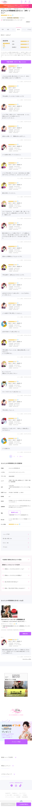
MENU (29, 2)
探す (21, 2)
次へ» (21, 456)
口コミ (18, 29)
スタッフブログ (22, 793)
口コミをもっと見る (27, 659)
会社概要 (18, 797)
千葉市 (26, 480)
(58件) (10, 15)
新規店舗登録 (25, 797)
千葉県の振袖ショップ (17, 8)
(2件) (14, 623)
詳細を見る (25, 633)
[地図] (6, 627)
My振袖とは (14, 793)
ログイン (25, 2)
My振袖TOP (7, 793)
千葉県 (10, 480)
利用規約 (25, 795)
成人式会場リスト (17, 795)
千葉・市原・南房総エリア (18, 480)
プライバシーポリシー (10, 797)
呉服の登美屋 (11, 476)
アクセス (29, 29)
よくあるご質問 (8, 795)
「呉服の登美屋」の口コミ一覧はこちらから (16, 61)
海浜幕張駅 (13, 481)
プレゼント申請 (16, 741)
